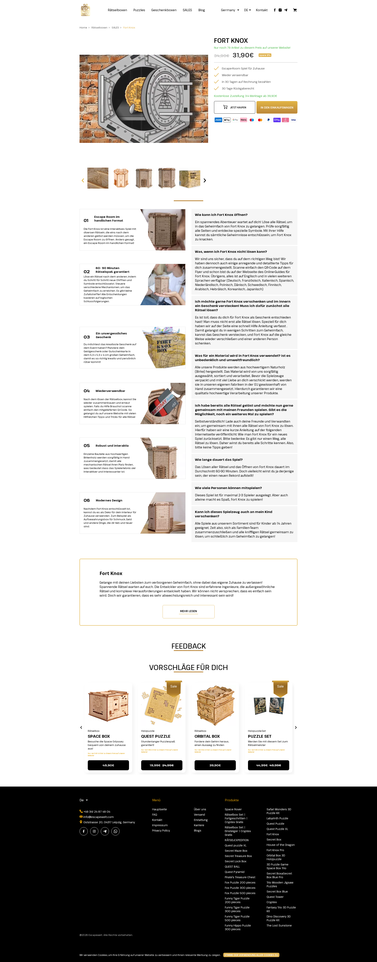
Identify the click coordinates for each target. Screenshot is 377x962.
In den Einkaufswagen (277, 107)
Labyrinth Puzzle (277, 818)
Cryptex (272, 902)
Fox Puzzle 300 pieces (240, 888)
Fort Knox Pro (275, 850)
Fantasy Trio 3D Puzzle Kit (281, 909)
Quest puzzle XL (235, 845)
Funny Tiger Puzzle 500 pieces (237, 918)
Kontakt (262, 10)
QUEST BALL (232, 866)
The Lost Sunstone (279, 925)
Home (83, 27)
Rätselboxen (117, 10)
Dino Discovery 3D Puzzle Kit (279, 918)
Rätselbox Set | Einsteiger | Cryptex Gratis (238, 831)
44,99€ (268, 765)
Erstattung (201, 820)
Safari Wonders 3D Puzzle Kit (279, 811)
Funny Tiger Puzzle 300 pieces (237, 909)
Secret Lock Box (235, 861)
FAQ (154, 814)
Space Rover (233, 809)
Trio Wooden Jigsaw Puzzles (280, 884)
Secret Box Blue (277, 891)
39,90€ (215, 765)
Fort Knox (129, 27)
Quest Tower (275, 897)
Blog (201, 10)
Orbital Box (207, 736)
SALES (187, 10)
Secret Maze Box (236, 850)
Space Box (99, 736)
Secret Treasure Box (238, 856)
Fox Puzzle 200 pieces (240, 882)
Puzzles (139, 10)
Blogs (197, 830)
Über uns (200, 809)
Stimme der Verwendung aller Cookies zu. (251, 955)
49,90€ (108, 765)
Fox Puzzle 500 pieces (240, 893)
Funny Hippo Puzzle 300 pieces (238, 927)
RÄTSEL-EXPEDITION (237, 840)
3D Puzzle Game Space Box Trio (277, 866)
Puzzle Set (260, 736)
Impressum (160, 825)
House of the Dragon (281, 845)
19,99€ (162, 765)
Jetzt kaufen (238, 107)
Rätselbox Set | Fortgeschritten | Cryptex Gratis (236, 818)
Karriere (199, 825)
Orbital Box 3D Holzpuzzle (276, 857)
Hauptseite (159, 809)
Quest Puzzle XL (277, 829)
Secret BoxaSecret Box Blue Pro (279, 875)
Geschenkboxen (164, 10)
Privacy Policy (161, 830)
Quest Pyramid (234, 872)
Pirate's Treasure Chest (240, 877)
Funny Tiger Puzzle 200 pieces (237, 900)
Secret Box (274, 839)
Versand (199, 814)
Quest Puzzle (155, 736)
